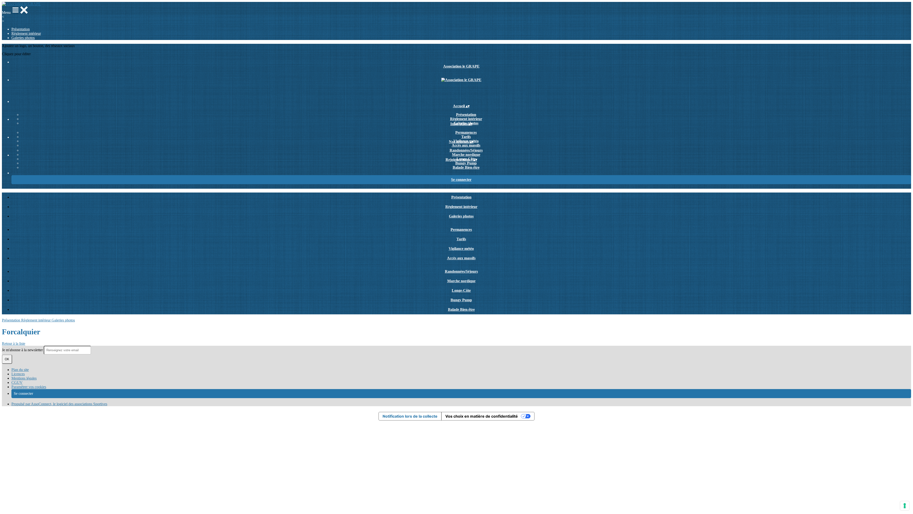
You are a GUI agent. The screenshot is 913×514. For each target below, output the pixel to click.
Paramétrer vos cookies (28, 387)
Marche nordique (466, 155)
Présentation (20, 29)
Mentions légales (24, 378)
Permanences (466, 132)
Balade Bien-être (466, 167)
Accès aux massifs (466, 145)
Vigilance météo (461, 249)
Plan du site (20, 370)
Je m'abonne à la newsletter (23, 350)
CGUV (17, 383)
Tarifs (466, 137)
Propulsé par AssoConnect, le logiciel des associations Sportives (59, 404)
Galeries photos (23, 38)
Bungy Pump (466, 163)
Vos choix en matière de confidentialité (481, 416)
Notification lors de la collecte (410, 416)
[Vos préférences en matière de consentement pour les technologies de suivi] (904, 505)
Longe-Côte (461, 290)
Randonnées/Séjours (466, 150)
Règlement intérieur (26, 33)
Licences (18, 374)
